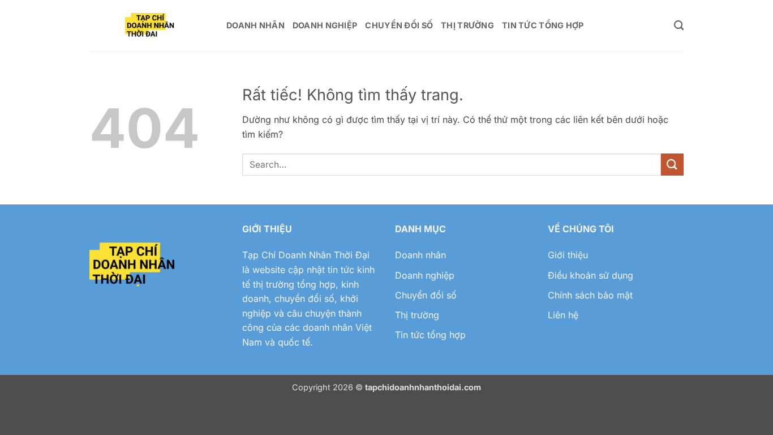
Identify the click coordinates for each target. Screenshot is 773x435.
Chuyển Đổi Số (399, 25)
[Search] (679, 25)
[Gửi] (672, 164)
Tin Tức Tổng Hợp (543, 25)
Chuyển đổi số (426, 295)
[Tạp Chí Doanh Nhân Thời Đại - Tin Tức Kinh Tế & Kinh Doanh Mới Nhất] (149, 26)
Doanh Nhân (255, 25)
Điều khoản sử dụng (590, 275)
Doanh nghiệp (424, 275)
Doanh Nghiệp (325, 25)
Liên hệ (563, 315)
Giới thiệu (568, 255)
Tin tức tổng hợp (430, 334)
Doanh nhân (420, 255)
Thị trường (417, 315)
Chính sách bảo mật (590, 295)
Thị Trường (467, 25)
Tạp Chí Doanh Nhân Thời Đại (306, 255)
